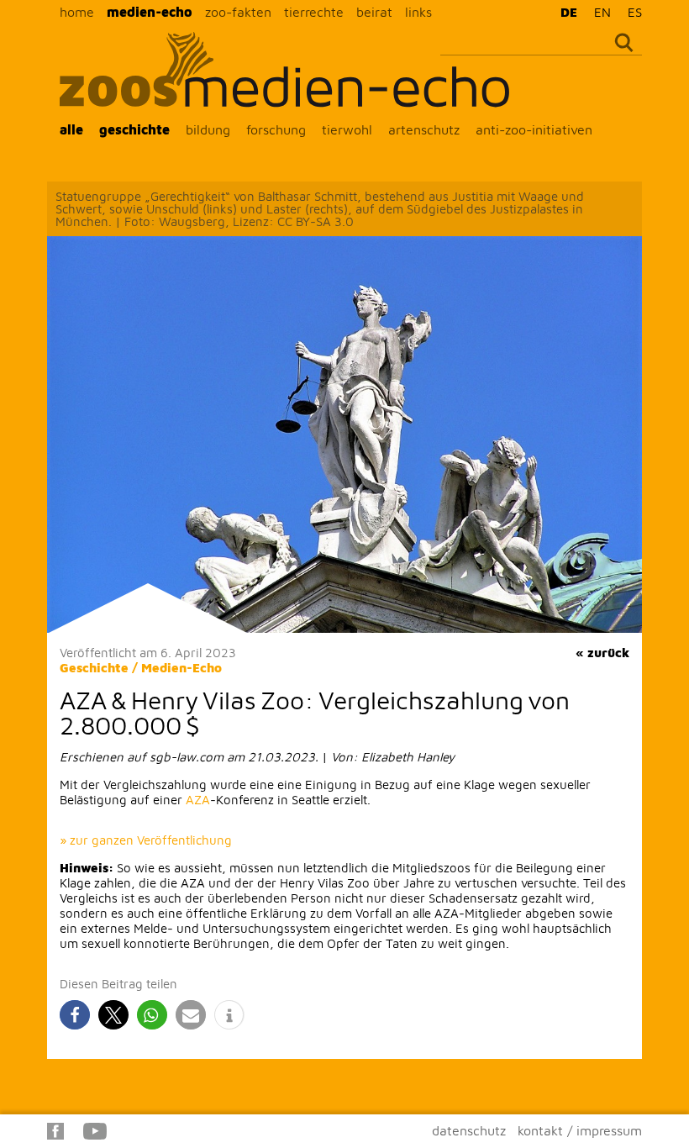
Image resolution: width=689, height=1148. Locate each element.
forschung (276, 129)
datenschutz (469, 1130)
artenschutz (424, 129)
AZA (198, 800)
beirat (374, 11)
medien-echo (149, 11)
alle (71, 129)
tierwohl (347, 129)
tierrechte (314, 11)
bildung (208, 129)
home (77, 11)
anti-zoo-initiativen (534, 129)
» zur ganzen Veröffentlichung (146, 840)
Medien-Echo (181, 668)
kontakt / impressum (580, 1130)
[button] (75, 1015)
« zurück (602, 652)
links (418, 11)
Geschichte (94, 668)
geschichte (134, 129)
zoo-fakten (238, 11)
